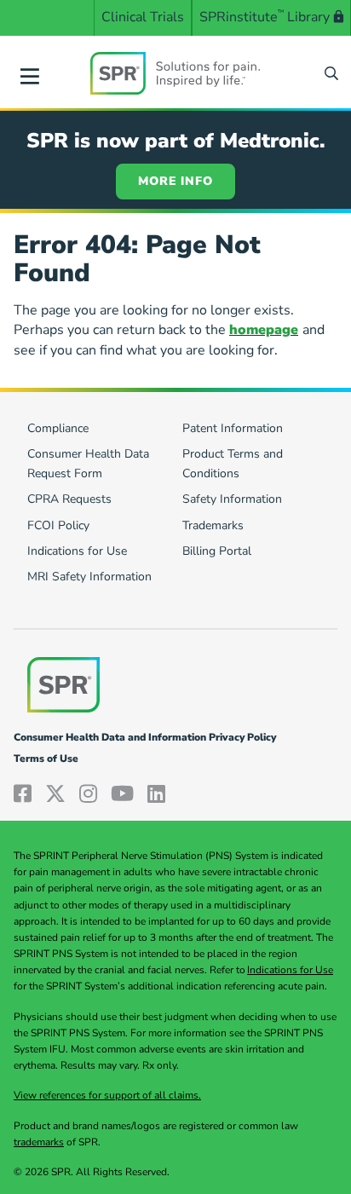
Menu (29, 73)
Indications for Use (290, 970)
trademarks (39, 1142)
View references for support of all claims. (107, 1095)
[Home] (175, 73)
